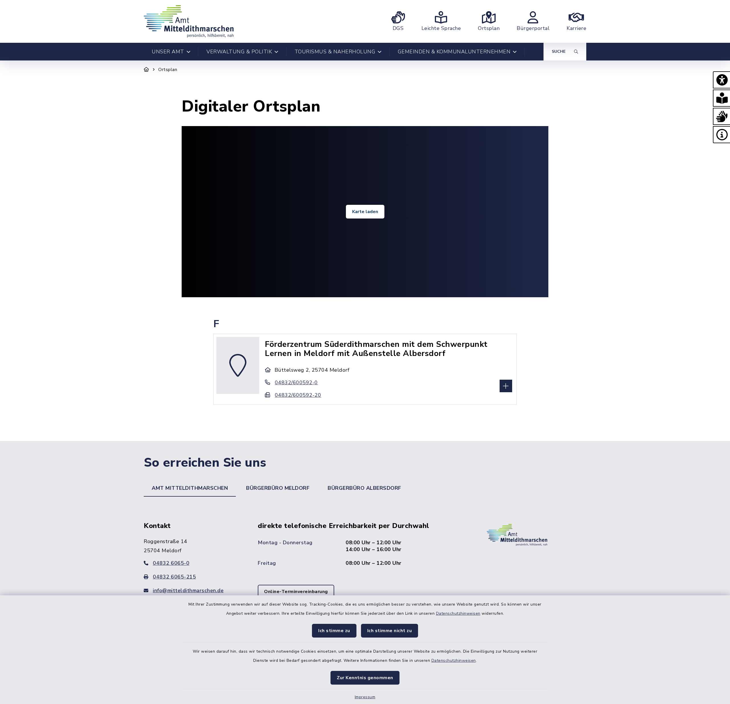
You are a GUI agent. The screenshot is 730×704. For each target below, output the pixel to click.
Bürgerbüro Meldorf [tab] (277, 488)
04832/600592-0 (296, 382)
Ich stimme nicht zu (389, 631)
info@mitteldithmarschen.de (188, 590)
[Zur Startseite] (146, 69)
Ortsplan (167, 69)
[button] (721, 79)
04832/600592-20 (298, 395)
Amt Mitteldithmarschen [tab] (190, 488)
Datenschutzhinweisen (458, 613)
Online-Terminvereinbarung (296, 591)
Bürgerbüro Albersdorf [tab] (364, 488)
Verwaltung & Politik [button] (239, 51)
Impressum (365, 697)
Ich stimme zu (334, 631)
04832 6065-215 (174, 576)
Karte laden (365, 212)
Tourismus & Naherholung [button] (335, 51)
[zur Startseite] (189, 21)
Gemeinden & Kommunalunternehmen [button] (454, 51)
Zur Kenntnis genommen (365, 678)
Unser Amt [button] (168, 51)
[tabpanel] (365, 568)
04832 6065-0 (171, 563)
